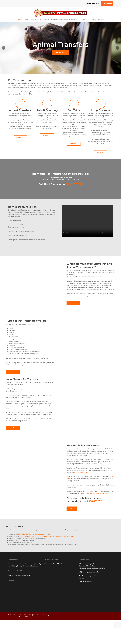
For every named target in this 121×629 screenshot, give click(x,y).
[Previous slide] (3, 48)
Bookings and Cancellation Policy (19, 575)
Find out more (60, 52)
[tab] (58, 72)
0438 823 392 (74, 184)
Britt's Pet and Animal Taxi (24, 615)
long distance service (81, 472)
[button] (20, 137)
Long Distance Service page (99, 493)
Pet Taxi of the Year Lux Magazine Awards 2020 (34, 534)
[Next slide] (117, 48)
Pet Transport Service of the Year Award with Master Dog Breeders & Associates (48, 536)
